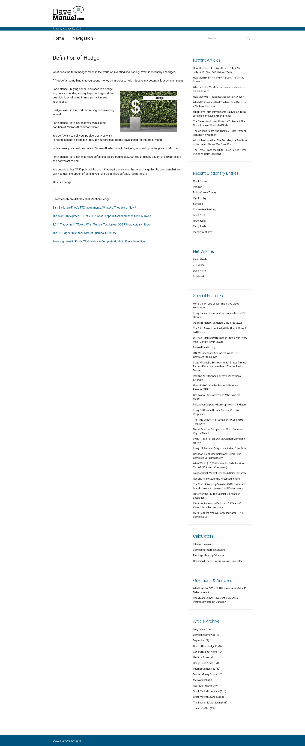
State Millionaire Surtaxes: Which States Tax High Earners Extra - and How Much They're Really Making (220, 366)
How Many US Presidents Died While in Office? (218, 96)
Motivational (200, 680)
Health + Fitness (202, 657)
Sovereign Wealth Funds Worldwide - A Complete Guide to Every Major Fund (99, 241)
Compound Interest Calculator (209, 549)
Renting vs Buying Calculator (209, 555)
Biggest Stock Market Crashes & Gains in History (219, 473)
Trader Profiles (201, 708)
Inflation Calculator (203, 544)
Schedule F (199, 203)
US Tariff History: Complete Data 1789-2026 (217, 322)
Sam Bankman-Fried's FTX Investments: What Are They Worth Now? (94, 207)
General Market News (205, 651)
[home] (68, 14)
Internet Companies (204, 668)
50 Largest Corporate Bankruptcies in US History (219, 404)
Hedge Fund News (203, 663)
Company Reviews (203, 634)
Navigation (83, 38)
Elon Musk (198, 276)
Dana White (199, 270)
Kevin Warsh (200, 259)
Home (58, 38)
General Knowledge (204, 646)
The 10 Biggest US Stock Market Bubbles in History (84, 233)
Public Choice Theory (204, 192)
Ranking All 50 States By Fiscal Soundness (216, 478)
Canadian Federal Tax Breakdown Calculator (217, 561)
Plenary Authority (203, 232)
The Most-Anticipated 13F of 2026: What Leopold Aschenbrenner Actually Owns (102, 216)
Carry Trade (199, 226)
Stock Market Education (206, 691)
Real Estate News (203, 685)
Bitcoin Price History (204, 347)
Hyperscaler (199, 220)
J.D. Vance (199, 265)
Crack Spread (200, 181)
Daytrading (199, 640)
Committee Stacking (204, 209)
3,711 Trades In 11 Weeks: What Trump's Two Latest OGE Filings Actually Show (101, 224)
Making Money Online (205, 674)
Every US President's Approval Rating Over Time (219, 448)
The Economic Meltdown (207, 702)
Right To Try (199, 198)
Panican (197, 186)
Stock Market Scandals (206, 697)
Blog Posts (199, 629)
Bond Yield (199, 215)
